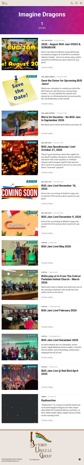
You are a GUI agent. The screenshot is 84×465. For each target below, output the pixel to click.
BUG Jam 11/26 (46, 182)
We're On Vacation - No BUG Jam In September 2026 (61, 119)
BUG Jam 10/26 (46, 143)
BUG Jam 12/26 (46, 213)
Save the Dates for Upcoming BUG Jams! (61, 82)
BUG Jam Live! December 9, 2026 (61, 216)
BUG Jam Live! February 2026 (59, 310)
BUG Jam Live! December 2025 (59, 340)
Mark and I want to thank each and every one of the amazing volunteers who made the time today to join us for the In (61, 289)
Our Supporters (35, 459)
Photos (44, 242)
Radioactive (48, 400)
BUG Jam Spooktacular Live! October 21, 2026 (58, 148)
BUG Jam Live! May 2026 (56, 246)
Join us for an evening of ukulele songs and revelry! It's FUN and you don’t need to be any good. (60, 196)
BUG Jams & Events (48, 77)
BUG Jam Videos (47, 40)
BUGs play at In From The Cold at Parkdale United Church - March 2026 (61, 279)
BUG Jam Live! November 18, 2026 (58, 187)
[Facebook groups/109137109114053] (80, 459)
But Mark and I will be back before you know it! (61, 125)
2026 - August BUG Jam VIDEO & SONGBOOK (61, 46)
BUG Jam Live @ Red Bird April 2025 (59, 372)
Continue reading (46, 67)
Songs (43, 396)
